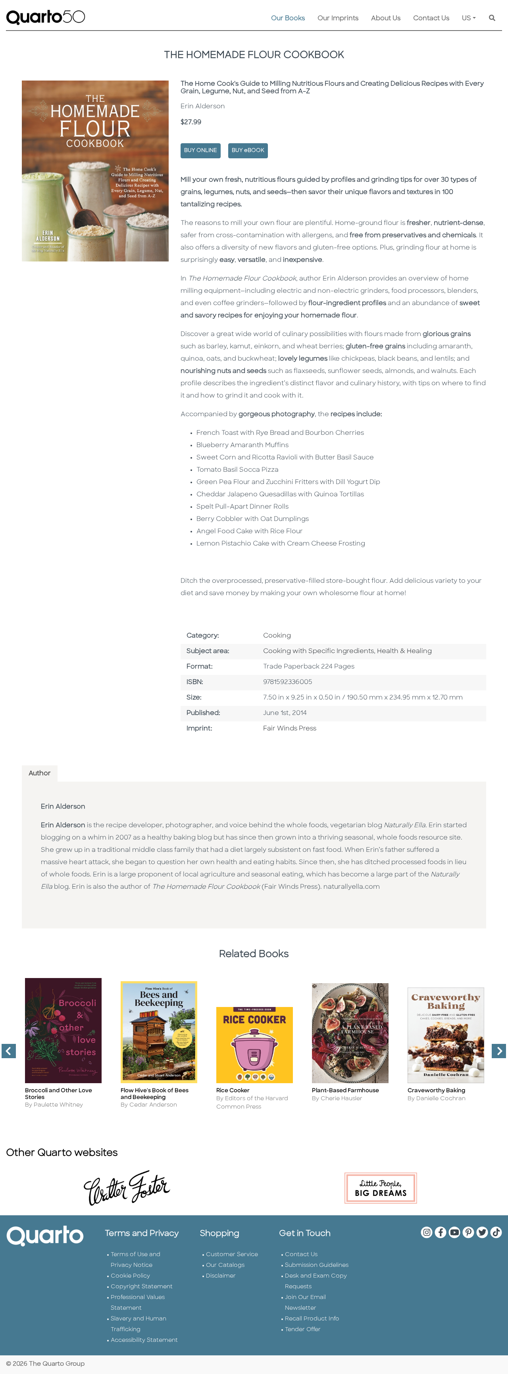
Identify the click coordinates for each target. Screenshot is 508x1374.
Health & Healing (404, 651)
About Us (385, 18)
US (466, 18)
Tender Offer (303, 1330)
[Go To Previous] (6, 1054)
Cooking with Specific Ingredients (318, 651)
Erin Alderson (63, 807)
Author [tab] (40, 774)
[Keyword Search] (492, 18)
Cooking (277, 636)
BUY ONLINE (200, 150)
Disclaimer (221, 1276)
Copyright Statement (142, 1287)
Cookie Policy (130, 1276)
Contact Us (431, 18)
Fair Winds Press (289, 729)
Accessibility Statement (144, 1340)
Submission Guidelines (316, 1265)
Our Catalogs (225, 1265)
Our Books (288, 18)
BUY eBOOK (248, 150)
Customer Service (232, 1255)
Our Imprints (338, 18)
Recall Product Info (312, 1319)
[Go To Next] (496, 1054)
